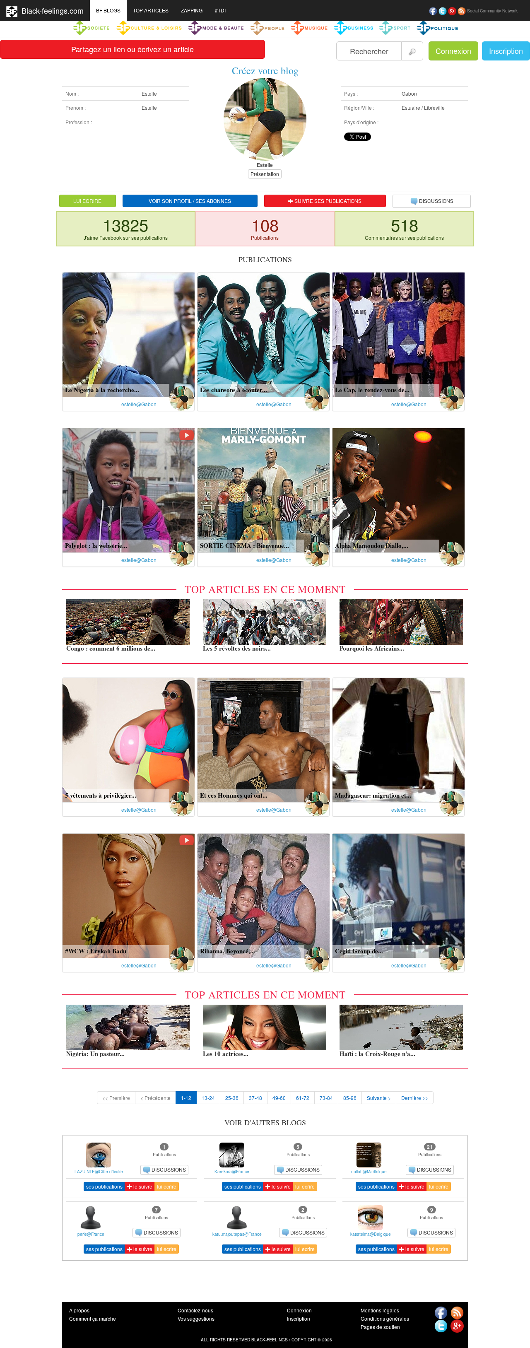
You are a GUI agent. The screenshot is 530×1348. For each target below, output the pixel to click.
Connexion (453, 50)
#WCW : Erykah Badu (95, 950)
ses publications (104, 1186)
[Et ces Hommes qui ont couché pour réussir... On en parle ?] (264, 739)
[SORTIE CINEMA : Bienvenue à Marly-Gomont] (264, 489)
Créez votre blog (265, 70)
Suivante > (379, 1097)
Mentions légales (380, 1310)
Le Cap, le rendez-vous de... (372, 389)
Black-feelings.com (50, 10)
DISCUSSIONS (436, 200)
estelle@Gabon (139, 404)
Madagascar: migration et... (373, 795)
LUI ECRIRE (87, 200)
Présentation (265, 173)
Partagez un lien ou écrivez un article (132, 48)
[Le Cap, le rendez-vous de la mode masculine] (398, 333)
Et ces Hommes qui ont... (233, 795)
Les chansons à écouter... (233, 389)
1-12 (186, 1097)
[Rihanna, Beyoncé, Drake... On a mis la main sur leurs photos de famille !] (264, 894)
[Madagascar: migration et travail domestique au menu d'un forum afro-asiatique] (398, 739)
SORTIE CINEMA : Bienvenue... (244, 545)
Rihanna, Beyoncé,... (227, 950)
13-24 (208, 1097)
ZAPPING (191, 10)
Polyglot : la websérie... (96, 545)
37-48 (255, 1097)
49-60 (279, 1097)
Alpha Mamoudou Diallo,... (371, 545)
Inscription (506, 50)
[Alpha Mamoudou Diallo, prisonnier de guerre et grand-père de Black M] (398, 489)
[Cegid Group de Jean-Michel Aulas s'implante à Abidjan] (398, 894)
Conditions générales (385, 1318)
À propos (79, 1310)
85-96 (350, 1097)
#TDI (220, 10)
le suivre (142, 1186)
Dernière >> (414, 1097)
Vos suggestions (196, 1318)
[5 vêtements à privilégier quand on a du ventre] (129, 739)
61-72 (302, 1097)
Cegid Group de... (359, 950)
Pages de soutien (380, 1326)
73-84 (326, 1097)
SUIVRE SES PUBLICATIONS (327, 200)
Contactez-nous (195, 1310)
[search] (412, 50)
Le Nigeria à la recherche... (102, 389)
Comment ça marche (92, 1318)
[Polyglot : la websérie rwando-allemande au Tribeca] (129, 489)
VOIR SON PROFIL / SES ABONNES (190, 200)
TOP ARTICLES (151, 10)
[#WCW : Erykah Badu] (129, 894)
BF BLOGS (108, 10)
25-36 (231, 1097)
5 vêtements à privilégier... (100, 795)
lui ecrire (166, 1186)
